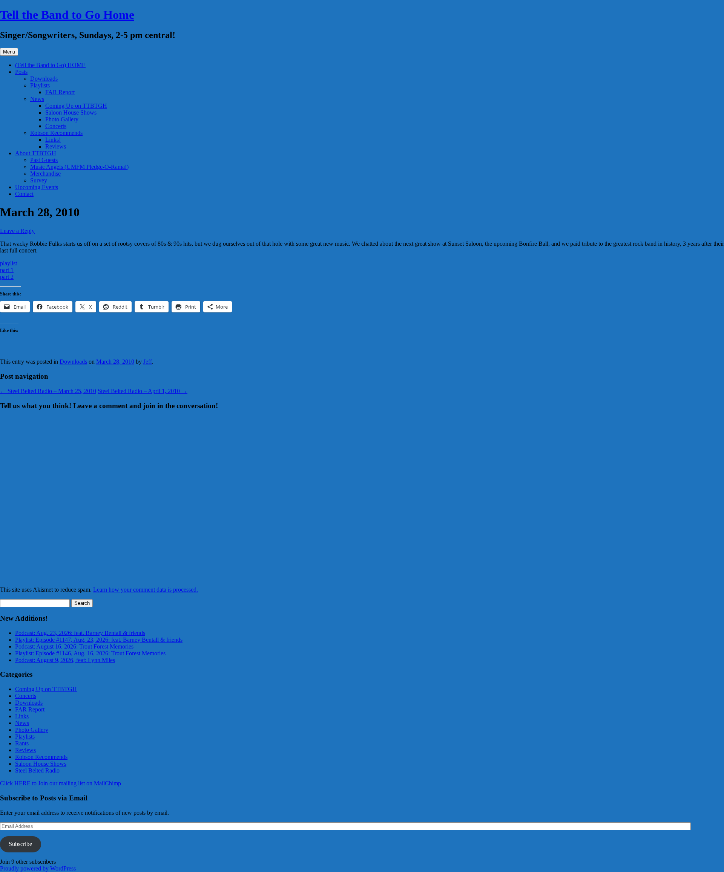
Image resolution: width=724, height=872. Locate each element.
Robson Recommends (56, 133)
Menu (9, 52)
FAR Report (60, 92)
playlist (8, 263)
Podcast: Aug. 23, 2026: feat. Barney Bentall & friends (80, 633)
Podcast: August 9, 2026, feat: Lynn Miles (65, 660)
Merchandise (45, 173)
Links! (53, 139)
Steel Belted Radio (37, 770)
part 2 (7, 277)
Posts (21, 72)
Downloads (44, 78)
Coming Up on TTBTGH (76, 105)
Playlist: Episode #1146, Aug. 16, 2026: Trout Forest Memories (90, 653)
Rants (22, 743)
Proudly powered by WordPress (38, 868)
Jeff (147, 361)
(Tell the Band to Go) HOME (50, 65)
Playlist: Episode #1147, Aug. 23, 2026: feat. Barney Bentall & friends (99, 639)
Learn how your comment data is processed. (145, 589)
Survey (38, 180)
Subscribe (20, 844)
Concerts (55, 126)
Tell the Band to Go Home (67, 14)
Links (22, 716)
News (37, 99)
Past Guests (44, 160)
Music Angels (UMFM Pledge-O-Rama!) (79, 167)
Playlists (40, 85)
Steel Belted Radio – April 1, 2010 (142, 391)
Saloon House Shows (71, 112)
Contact (24, 194)
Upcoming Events (36, 187)
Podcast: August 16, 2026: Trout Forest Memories (74, 646)
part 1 (7, 270)
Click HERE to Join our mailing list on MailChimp (60, 783)
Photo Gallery (61, 119)
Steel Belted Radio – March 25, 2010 (48, 391)
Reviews (55, 146)
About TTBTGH (35, 153)
